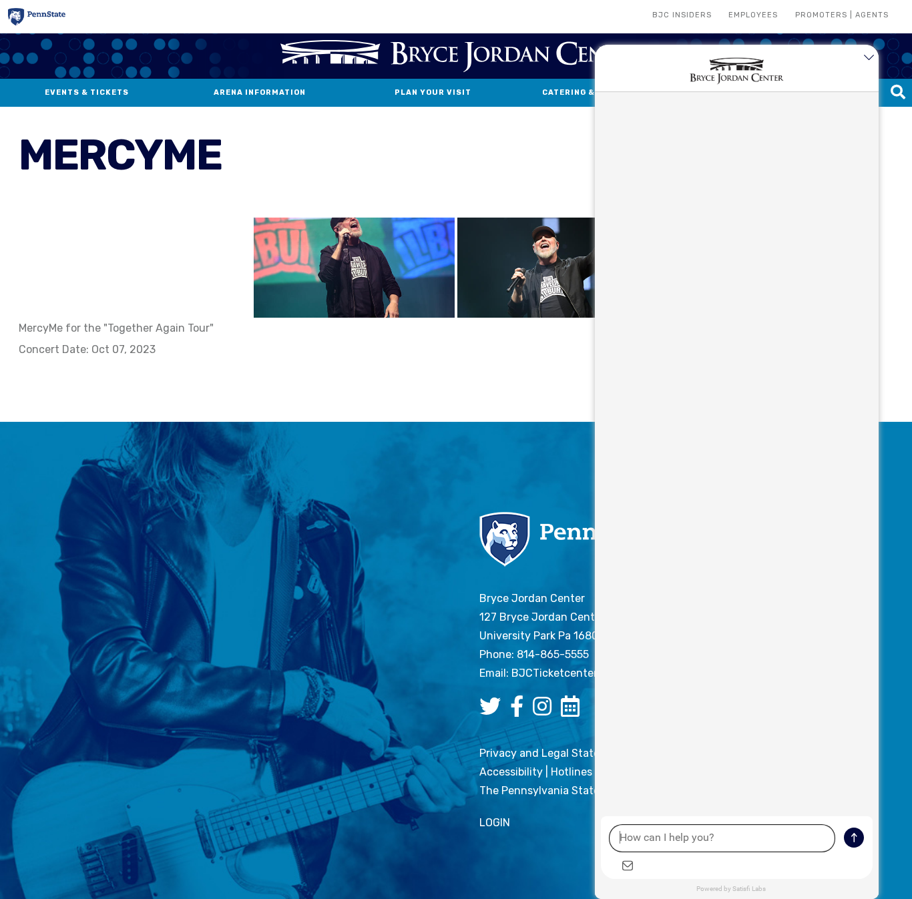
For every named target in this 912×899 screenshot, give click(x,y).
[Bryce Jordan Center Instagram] (545, 710)
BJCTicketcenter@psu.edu (579, 673)
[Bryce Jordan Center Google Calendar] (573, 710)
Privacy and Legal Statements (555, 753)
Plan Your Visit (433, 92)
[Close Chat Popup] (869, 58)
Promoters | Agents (842, 15)
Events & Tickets (87, 92)
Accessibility (511, 772)
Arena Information (260, 92)
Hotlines (571, 772)
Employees (753, 15)
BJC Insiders (682, 15)
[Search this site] (898, 93)
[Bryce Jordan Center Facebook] (520, 710)
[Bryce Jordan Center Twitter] (493, 710)
